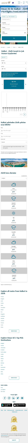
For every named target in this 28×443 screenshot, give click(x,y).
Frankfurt (2, 349)
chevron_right (26, 84)
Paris (2, 365)
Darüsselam (3, 367)
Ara (14, 38)
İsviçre (14, 47)
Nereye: (2, 66)
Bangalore (3, 314)
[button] (12, 17)
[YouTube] (22, 398)
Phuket (2, 309)
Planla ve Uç (20, 2)
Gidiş (3, 32)
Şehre (5, 410)
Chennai (2, 322)
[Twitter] (17, 398)
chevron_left (2, 84)
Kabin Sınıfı (3, 139)
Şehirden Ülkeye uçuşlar (19, 410)
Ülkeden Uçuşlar (14, 411)
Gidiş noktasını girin (6, 24)
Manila (2, 303)
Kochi (2, 301)
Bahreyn (2, 363)
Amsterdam (3, 347)
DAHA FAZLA (14, 331)
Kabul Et (14, 440)
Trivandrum (3, 307)
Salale (2, 325)
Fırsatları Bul (13, 86)
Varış (2, 133)
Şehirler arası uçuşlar (10, 410)
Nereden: (3, 60)
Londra (2, 354)
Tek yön (3, 16)
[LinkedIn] (13, 398)
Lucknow (2, 320)
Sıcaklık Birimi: (24, 175)
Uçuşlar (8, 47)
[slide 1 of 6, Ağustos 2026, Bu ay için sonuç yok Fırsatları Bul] (14, 84)
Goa (1, 312)
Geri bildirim (3, 389)
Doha (2, 371)
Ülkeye (2, 410)
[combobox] (14, 63)
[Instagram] (9, 398)
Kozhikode (3, 316)
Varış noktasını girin (6, 28)
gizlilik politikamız (4, 435)
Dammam (2, 369)
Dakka (2, 327)
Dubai (2, 305)
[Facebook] (4, 398)
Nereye (3, 27)
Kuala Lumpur (3, 352)
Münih (2, 356)
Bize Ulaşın (3, 391)
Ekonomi (3, 57)
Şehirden (25, 410)
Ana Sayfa (3, 47)
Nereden (4, 22)
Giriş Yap (24, 2)
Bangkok (2, 298)
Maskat (2, 296)
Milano (2, 358)
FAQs (2, 387)
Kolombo (2, 318)
